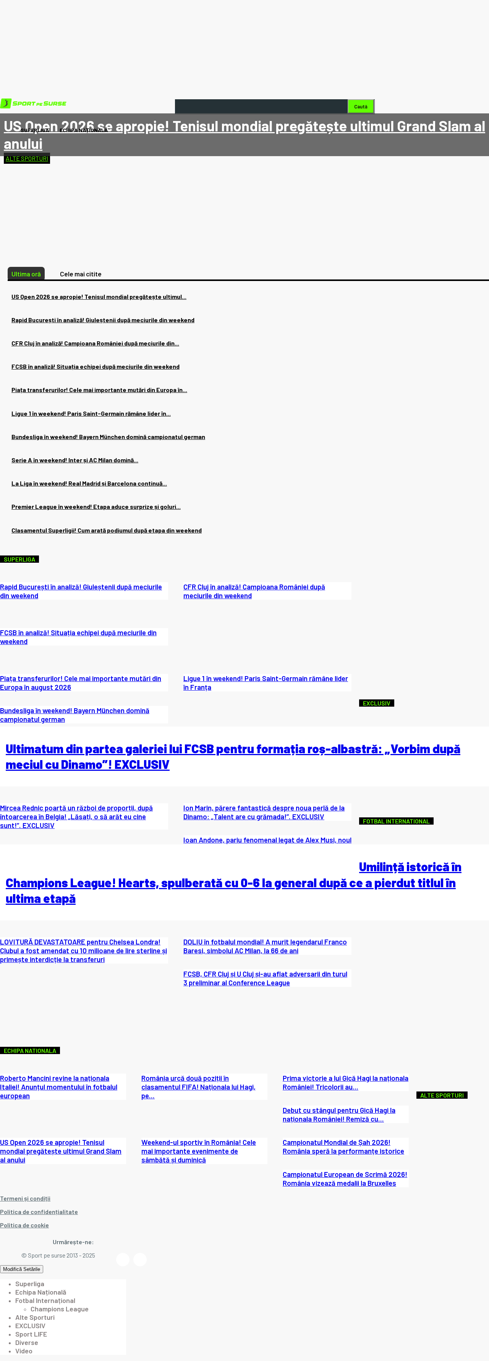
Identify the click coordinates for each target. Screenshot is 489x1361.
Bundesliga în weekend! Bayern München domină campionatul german (108, 436)
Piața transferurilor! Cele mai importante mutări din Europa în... (99, 389)
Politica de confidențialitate (39, 1211)
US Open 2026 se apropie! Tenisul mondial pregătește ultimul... (98, 296)
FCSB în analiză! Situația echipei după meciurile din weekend (95, 366)
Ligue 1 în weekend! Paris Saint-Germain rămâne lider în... (91, 413)
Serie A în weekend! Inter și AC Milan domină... (74, 459)
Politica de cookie (24, 1225)
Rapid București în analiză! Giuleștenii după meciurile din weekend (102, 319)
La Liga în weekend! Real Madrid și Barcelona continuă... (89, 483)
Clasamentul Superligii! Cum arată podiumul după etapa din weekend (106, 530)
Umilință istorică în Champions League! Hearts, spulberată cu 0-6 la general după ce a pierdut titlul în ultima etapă (233, 882)
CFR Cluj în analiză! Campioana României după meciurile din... (95, 343)
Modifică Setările (21, 1269)
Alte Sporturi (27, 158)
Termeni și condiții (25, 1198)
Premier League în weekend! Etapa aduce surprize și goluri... (96, 506)
